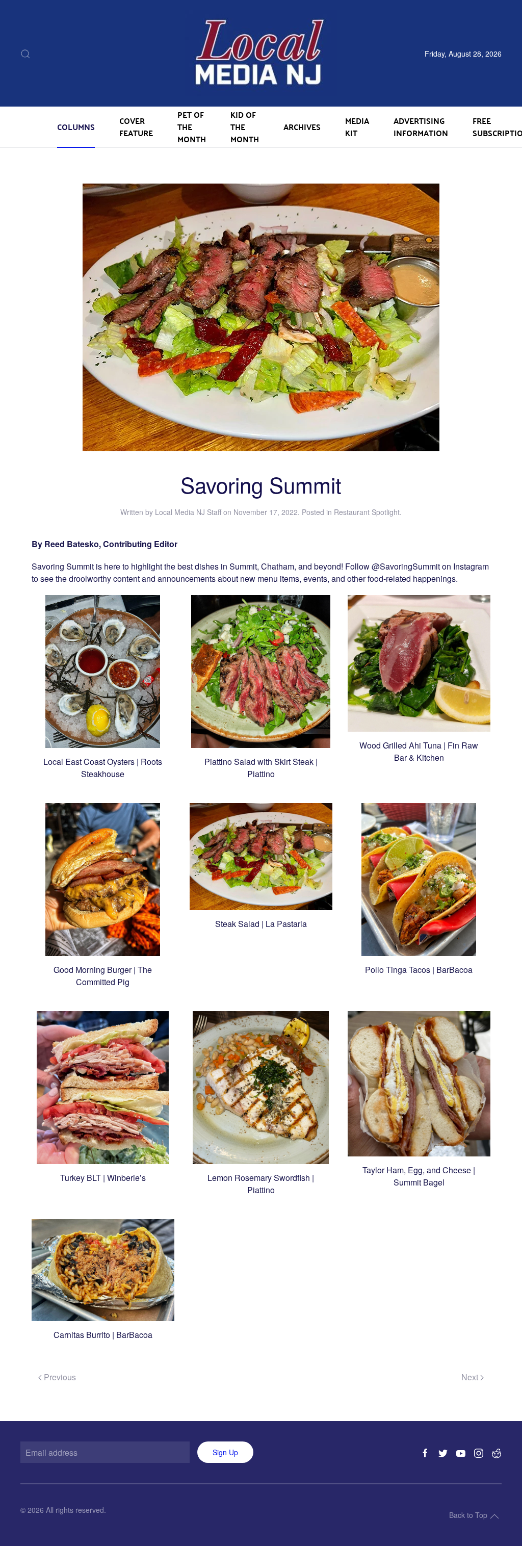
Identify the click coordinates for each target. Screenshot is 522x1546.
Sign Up (225, 1452)
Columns (76, 126)
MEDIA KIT (357, 126)
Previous (59, 1377)
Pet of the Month (191, 126)
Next (470, 1377)
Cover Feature (136, 126)
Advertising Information (421, 126)
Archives (302, 126)
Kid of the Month (244, 126)
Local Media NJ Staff (188, 512)
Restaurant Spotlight (367, 512)
